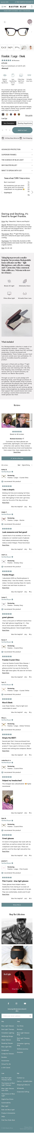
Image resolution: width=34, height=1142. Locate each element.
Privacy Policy (28, 1127)
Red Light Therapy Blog (23, 1039)
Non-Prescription (9, 123)
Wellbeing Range (7, 1036)
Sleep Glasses (6, 1040)
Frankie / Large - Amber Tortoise (19, 726)
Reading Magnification (25, 123)
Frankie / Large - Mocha (16, 520)
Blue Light (5, 1106)
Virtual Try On (6, 1064)
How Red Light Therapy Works (7, 1079)
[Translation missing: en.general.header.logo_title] (17, 7)
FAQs (3, 1116)
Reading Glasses (7, 1043)
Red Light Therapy (8, 1029)
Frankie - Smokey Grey (15, 563)
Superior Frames (9, 155)
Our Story (20, 1026)
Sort (19, 465)
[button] (10, 60)
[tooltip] (23, 438)
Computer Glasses (8, 1054)
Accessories (5, 1060)
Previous (2, 31)
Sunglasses (5, 1050)
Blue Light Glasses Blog (23, 1034)
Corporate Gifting (23, 1092)
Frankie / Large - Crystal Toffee (18, 690)
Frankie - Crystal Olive (15, 648)
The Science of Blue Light (13, 160)
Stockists (20, 1052)
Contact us (20, 1078)
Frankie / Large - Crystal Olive (18, 477)
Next (31, 31)
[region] (17, 420)
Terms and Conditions (26, 1129)
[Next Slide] (30, 420)
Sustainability (6, 1103)
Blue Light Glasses (8, 1026)
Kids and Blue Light (8, 1110)
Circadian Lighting (8, 1033)
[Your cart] (31, 6)
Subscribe (30, 1016)
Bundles (4, 1057)
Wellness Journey (22, 1049)
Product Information (8, 1113)
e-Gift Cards (6, 1067)
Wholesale (20, 1088)
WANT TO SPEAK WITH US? (12, 170)
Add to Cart (22, 130)
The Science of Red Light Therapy (8, 1084)
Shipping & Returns (23, 1085)
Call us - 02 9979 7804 (24, 1081)
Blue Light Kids (7, 1047)
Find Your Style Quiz (8, 1120)
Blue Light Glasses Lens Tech (8, 1089)
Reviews (19, 1029)
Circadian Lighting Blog (23, 1044)
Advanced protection (11, 149)
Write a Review (20, 458)
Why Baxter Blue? (9, 165)
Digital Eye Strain (7, 1099)
